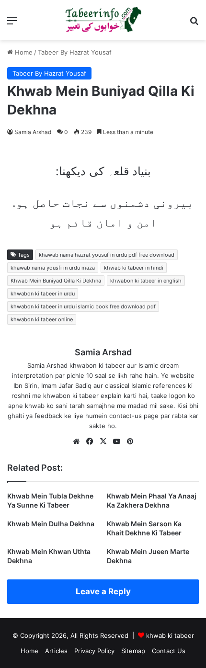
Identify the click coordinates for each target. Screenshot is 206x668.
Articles (56, 651)
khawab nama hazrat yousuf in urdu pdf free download (106, 254)
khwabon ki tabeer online (42, 319)
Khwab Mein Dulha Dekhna (50, 524)
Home (23, 52)
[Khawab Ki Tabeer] (103, 20)
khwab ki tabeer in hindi (133, 267)
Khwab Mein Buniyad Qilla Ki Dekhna (56, 280)
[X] (103, 441)
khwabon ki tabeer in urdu (43, 293)
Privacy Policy (94, 651)
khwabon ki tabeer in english (146, 280)
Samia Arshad (32, 132)
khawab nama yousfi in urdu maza (53, 267)
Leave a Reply (103, 591)
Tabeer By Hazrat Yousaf (75, 52)
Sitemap (133, 651)
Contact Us (168, 651)
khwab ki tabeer (170, 635)
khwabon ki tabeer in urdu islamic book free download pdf (83, 306)
